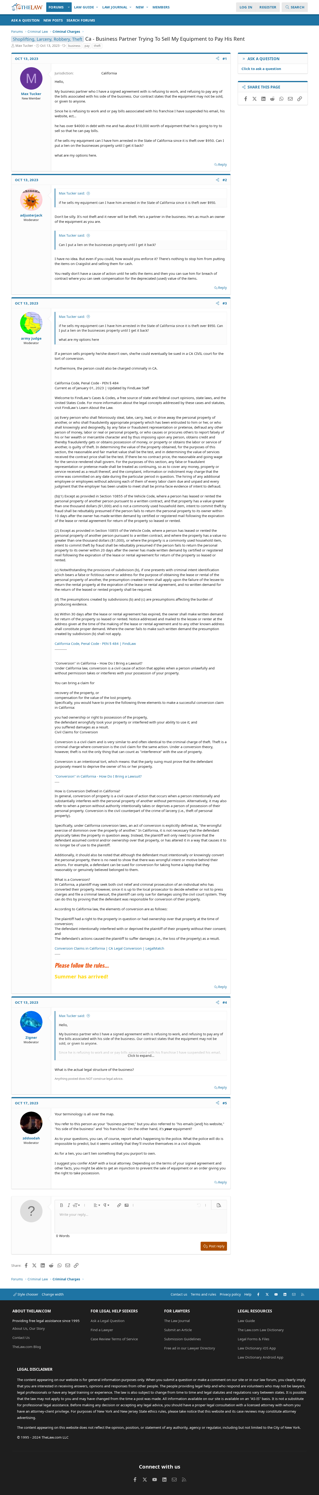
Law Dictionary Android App (260, 1357)
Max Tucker (24, 45)
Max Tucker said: (72, 193)
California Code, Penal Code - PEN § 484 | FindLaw (95, 643)
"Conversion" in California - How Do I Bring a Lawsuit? (98, 776)
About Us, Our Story (28, 1328)
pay (87, 46)
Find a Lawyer (102, 1329)
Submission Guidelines (182, 1339)
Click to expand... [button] (141, 1055)
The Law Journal (177, 1320)
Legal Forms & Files (253, 1339)
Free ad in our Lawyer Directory (189, 1348)
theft (97, 46)
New (140, 7)
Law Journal (114, 7)
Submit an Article (178, 1329)
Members (161, 7)
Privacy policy (230, 1294)
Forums (56, 7)
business (74, 46)
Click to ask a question (261, 68)
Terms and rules (203, 1294)
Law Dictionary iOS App (257, 1348)
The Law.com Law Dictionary (261, 1329)
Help (248, 1294)
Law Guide (84, 7)
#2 (225, 179)
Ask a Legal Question (107, 1320)
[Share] (217, 58)
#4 (225, 1002)
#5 (225, 1103)
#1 (225, 58)
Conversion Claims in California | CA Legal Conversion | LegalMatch (109, 948)
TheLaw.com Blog (26, 1346)
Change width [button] (53, 1294)
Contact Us (21, 1337)
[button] (69, 7)
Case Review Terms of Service (114, 1339)
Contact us (179, 1294)
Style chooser (27, 1294)
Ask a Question (25, 20)
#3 (225, 303)
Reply (222, 164)
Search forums (81, 20)
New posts (53, 20)
